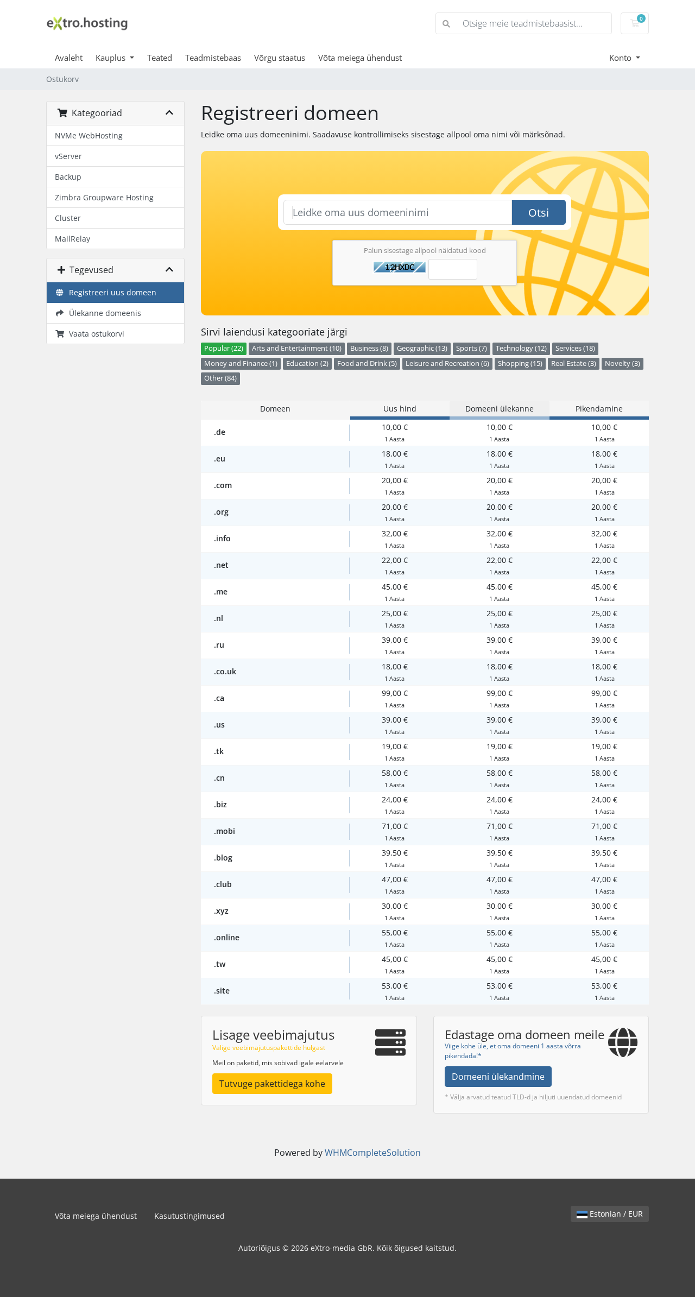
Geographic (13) (422, 348)
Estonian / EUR (615, 1214)
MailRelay (72, 238)
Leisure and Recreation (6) (447, 363)
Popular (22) (223, 348)
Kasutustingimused (189, 1216)
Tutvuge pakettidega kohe (272, 1084)
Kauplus (112, 57)
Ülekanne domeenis (103, 313)
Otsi (538, 212)
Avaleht (69, 57)
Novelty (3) (622, 363)
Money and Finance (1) (240, 363)
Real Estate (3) (573, 363)
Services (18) (575, 348)
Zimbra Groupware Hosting (104, 197)
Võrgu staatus (279, 57)
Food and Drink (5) (367, 363)
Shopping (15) (520, 363)
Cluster (68, 218)
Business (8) (369, 348)
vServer (68, 156)
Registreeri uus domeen (110, 292)
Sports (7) (471, 348)
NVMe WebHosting (89, 135)
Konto (621, 57)
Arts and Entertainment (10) (297, 348)
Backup (68, 177)
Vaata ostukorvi (94, 333)
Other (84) (220, 378)
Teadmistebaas (213, 57)
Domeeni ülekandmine (498, 1077)
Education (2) (307, 363)
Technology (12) (521, 348)
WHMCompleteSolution (373, 1153)
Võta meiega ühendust (360, 57)
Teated (159, 57)
